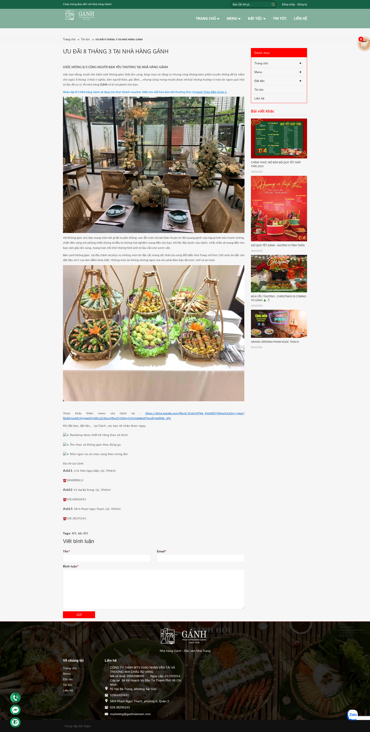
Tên (66, 551)
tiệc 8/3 (83, 533)
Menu (67, 673)
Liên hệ (68, 690)
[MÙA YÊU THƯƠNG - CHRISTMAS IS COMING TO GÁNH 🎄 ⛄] (279, 273)
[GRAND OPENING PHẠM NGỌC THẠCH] (279, 323)
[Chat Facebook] (15, 710)
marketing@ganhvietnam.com (130, 714)
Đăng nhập (288, 4)
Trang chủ (70, 668)
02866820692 (119, 695)
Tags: (67, 533)
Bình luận (70, 566)
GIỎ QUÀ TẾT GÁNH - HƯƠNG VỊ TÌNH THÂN (278, 245)
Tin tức (67, 685)
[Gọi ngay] (15, 697)
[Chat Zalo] (15, 722)
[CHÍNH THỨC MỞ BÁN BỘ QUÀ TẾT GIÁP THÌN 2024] (279, 138)
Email (161, 551)
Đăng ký (302, 4)
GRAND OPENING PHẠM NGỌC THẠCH (275, 341)
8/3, (75, 533)
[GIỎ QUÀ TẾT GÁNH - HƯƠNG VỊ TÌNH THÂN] (279, 208)
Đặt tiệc (68, 679)
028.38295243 (120, 707)
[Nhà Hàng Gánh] (80, 15)
